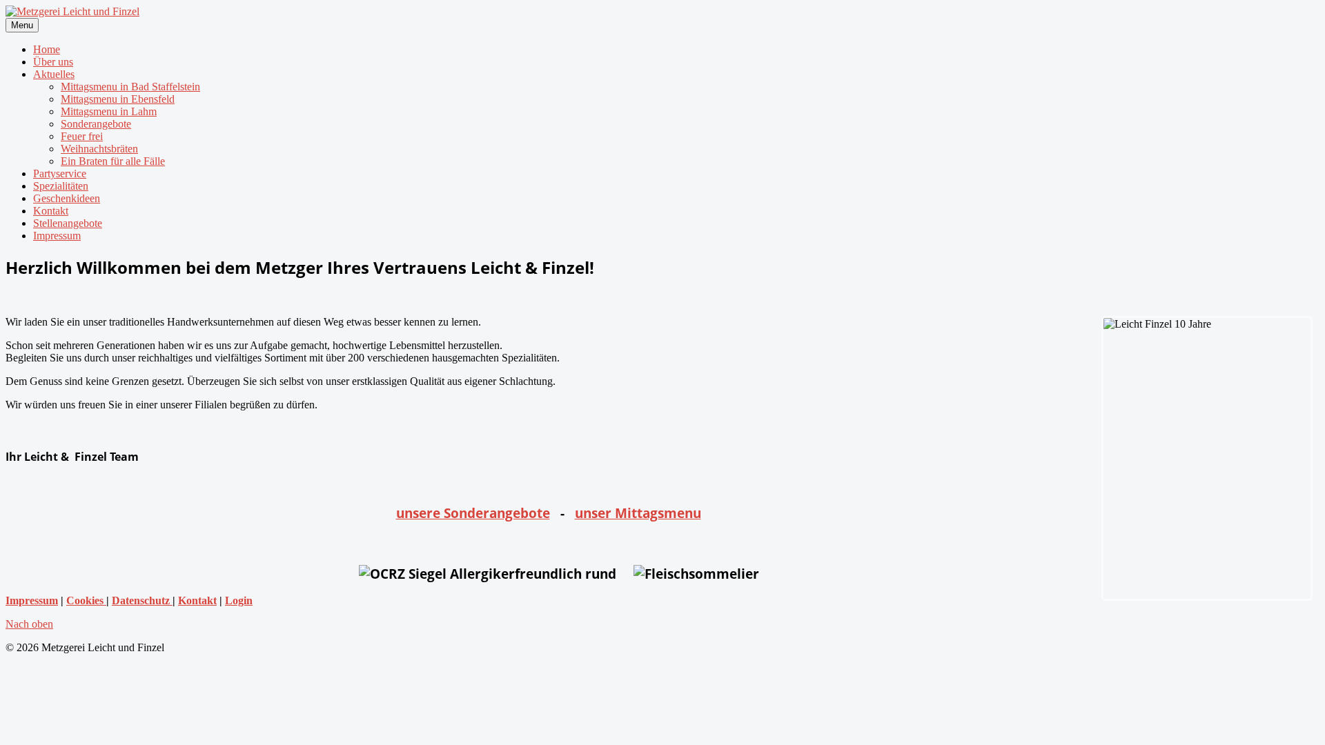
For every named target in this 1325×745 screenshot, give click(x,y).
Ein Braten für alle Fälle (113, 161)
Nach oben (29, 624)
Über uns (53, 62)
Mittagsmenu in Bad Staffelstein (130, 86)
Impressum (57, 235)
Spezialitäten (60, 186)
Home (46, 49)
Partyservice (59, 173)
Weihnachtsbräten (99, 149)
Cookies (86, 600)
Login (239, 600)
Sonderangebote (96, 124)
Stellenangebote (67, 223)
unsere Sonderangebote (473, 513)
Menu (22, 25)
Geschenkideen (66, 198)
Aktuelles (54, 74)
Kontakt (50, 211)
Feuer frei (82, 136)
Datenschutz (142, 600)
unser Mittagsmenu (638, 513)
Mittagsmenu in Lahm (109, 111)
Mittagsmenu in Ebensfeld (118, 99)
